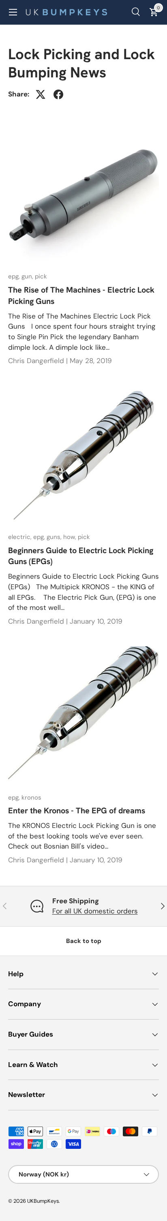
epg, (14, 276)
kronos (31, 797)
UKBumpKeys (43, 1200)
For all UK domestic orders (95, 911)
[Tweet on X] (40, 94)
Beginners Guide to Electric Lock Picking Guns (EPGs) (80, 556)
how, (70, 537)
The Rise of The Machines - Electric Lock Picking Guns (81, 295)
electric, (20, 537)
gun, (28, 276)
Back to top (83, 941)
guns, (55, 537)
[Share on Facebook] (58, 94)
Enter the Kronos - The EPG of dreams (76, 810)
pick (41, 276)
